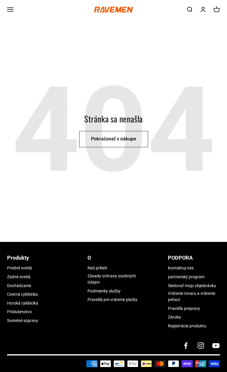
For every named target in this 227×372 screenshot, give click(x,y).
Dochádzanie (19, 285)
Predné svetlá (19, 268)
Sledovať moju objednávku (192, 285)
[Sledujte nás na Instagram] (201, 346)
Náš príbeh (97, 268)
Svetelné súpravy (22, 320)
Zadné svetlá (18, 276)
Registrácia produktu (187, 326)
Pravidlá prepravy (184, 308)
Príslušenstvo (19, 311)
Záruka (174, 317)
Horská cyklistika (22, 303)
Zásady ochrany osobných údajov (111, 279)
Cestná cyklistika (22, 294)
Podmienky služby (104, 291)
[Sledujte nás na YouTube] (216, 346)
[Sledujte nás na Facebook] (186, 346)
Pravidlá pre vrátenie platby (112, 299)
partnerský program (186, 276)
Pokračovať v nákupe (113, 139)
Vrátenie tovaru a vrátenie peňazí (191, 296)
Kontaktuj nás (181, 268)
